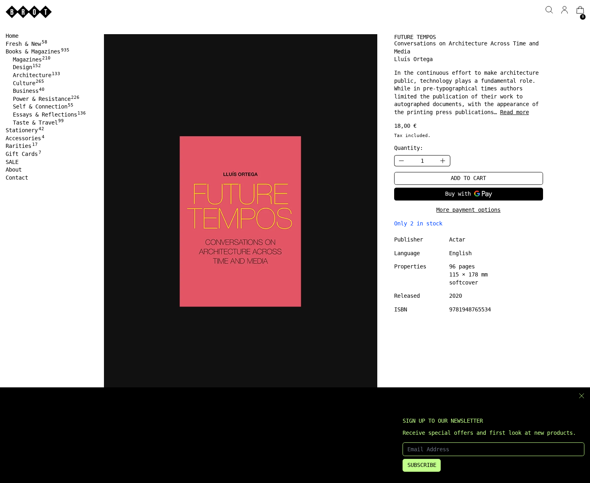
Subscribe (421, 465)
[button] (549, 10)
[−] (401, 161)
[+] (443, 161)
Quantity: (408, 148)
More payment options (468, 210)
